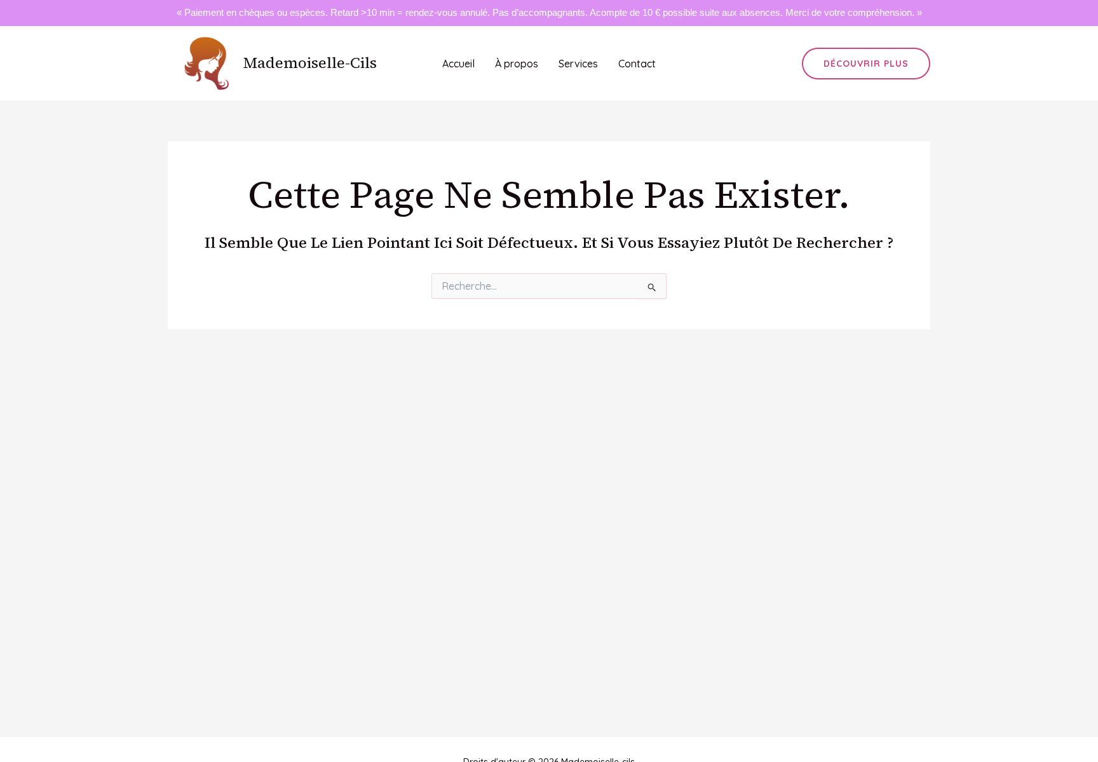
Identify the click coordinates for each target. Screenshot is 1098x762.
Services (578, 63)
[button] (866, 63)
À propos (516, 63)
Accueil (458, 63)
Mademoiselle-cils (310, 62)
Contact (637, 63)
